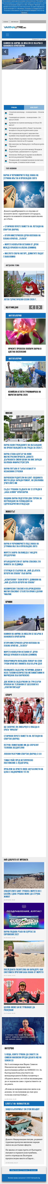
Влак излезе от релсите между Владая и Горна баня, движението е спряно (25, 150)
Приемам (24, 12)
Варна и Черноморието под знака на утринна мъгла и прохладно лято (20, 177)
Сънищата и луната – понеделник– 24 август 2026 (24, 118)
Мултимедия (14, 21)
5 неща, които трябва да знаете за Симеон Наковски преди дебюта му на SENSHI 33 (23, 1054)
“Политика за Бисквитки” (11, 10)
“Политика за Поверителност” (34, 8)
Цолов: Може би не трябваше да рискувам (19, 1005)
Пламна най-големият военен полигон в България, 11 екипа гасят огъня (26, 161)
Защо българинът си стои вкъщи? (22, 1106)
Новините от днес (38, 39)
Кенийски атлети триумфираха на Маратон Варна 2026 (23, 393)
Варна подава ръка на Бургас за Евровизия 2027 (20, 930)
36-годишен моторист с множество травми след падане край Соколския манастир (24, 135)
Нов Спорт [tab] (34, 107)
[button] (5, 52)
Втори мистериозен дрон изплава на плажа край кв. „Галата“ (22, 237)
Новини (5, 21)
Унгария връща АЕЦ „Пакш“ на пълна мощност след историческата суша (25, 129)
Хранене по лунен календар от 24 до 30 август (25, 123)
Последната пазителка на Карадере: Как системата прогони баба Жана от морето (23, 968)
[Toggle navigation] (7, 34)
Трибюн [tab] (14, 107)
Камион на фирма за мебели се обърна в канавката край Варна (22, 44)
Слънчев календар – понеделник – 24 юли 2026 (26, 113)
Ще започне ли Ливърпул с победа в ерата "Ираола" (26, 145)
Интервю (9, 1045)
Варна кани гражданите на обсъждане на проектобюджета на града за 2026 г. (23, 443)
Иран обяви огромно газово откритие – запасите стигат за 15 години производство (26, 140)
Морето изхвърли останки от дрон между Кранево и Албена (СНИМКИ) (20, 246)
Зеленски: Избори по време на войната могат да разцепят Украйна (25, 155)
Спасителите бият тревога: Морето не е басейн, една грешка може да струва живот (22, 890)
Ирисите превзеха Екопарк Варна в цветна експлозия (23, 350)
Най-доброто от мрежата (16, 856)
